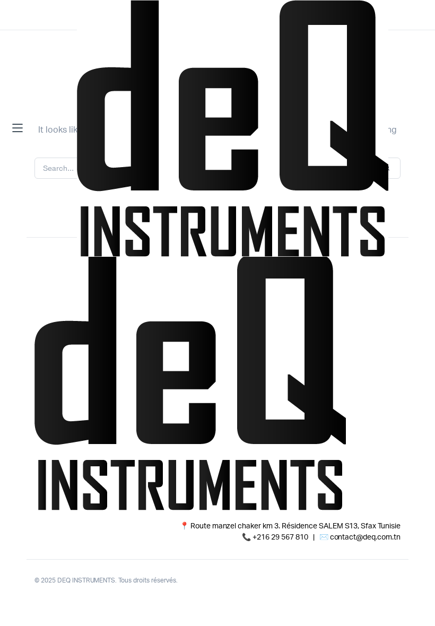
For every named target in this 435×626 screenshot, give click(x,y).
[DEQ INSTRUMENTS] (232, 128)
